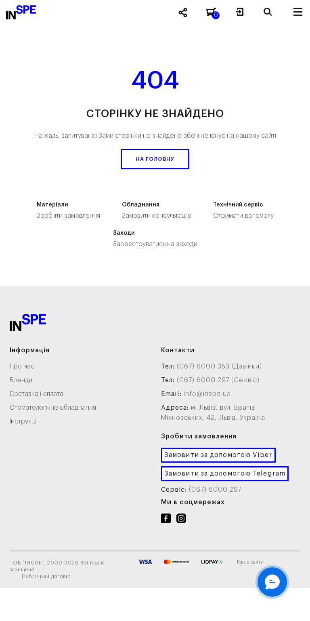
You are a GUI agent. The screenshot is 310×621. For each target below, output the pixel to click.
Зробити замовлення (68, 210)
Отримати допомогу (243, 210)
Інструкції (24, 421)
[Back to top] (294, 607)
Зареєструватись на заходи (155, 238)
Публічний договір (46, 576)
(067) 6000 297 (215, 489)
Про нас (22, 366)
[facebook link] (166, 520)
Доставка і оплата (36, 394)
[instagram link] (181, 520)
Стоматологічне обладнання (53, 407)
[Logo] (28, 324)
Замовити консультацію (156, 210)
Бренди (21, 380)
